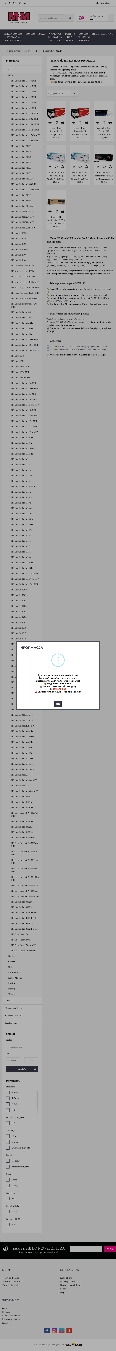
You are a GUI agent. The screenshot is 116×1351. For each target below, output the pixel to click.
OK (58, 703)
